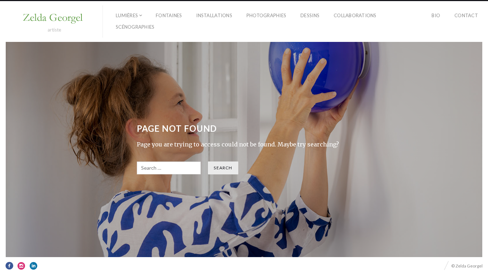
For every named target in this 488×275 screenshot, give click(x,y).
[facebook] (9, 266)
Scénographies (135, 27)
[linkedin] (34, 266)
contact (466, 15)
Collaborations (355, 15)
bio (436, 15)
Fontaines (169, 15)
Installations (214, 15)
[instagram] (21, 266)
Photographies (266, 15)
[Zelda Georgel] (54, 18)
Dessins (309, 15)
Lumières (127, 15)
